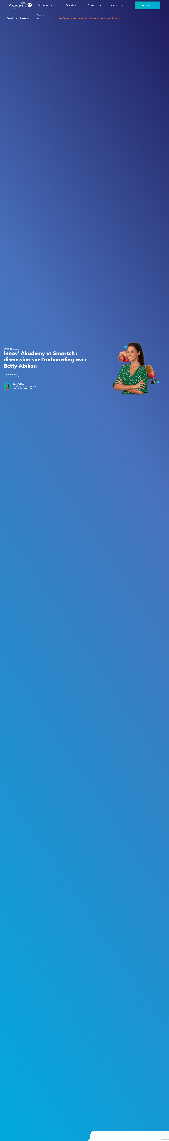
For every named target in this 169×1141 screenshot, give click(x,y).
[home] (20, 5)
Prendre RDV (147, 5)
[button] (70, 5)
